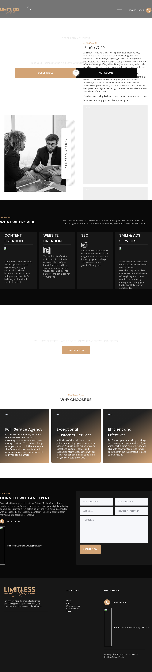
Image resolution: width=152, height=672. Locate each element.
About (68, 603)
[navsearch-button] (29, 9)
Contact (69, 611)
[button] (76, 350)
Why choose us (72, 608)
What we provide (73, 606)
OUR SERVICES (45, 72)
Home (68, 600)
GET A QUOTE (106, 72)
